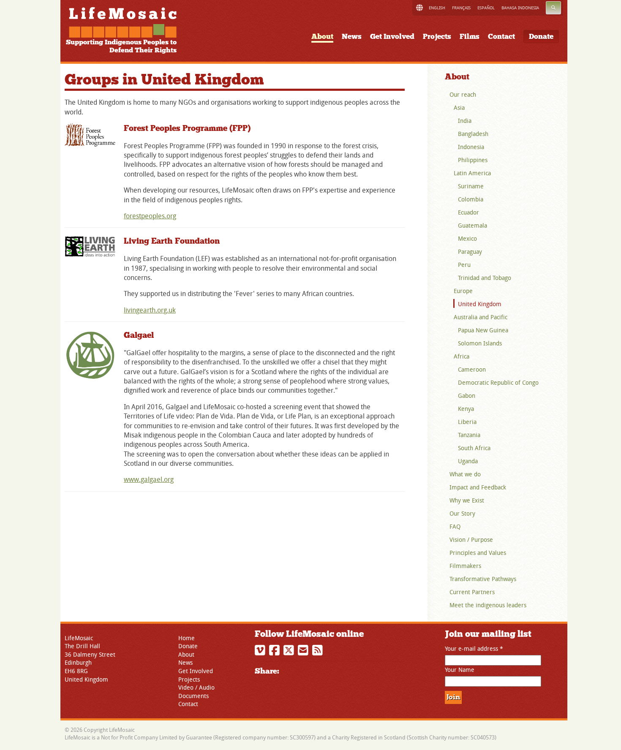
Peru (464, 265)
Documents (193, 696)
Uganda (468, 461)
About (322, 36)
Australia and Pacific (480, 317)
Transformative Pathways (482, 579)
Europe (463, 291)
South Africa (474, 448)
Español (486, 8)
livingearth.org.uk (150, 310)
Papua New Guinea (483, 330)
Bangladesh (473, 134)
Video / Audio (196, 687)
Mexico (467, 238)
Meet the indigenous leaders (487, 605)
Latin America (472, 173)
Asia (459, 107)
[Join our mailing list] (304, 652)
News (352, 36)
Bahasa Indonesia (520, 8)
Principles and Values (477, 553)
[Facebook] (275, 652)
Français (461, 8)
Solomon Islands (480, 343)
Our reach (462, 94)
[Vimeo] (261, 652)
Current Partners (472, 592)
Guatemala (472, 225)
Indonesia (471, 147)
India (464, 121)
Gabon (466, 395)
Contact (501, 36)
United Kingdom (479, 304)
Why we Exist (466, 500)
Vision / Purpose (471, 539)
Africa (461, 356)
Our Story (462, 513)
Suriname (471, 186)
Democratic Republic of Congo (498, 382)
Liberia (467, 422)
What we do (465, 474)
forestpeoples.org (150, 215)
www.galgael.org (149, 479)
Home (186, 638)
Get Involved (392, 36)
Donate (541, 36)
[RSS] (318, 652)
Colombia (470, 199)
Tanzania (469, 435)
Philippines (473, 160)
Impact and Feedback (477, 487)
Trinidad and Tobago (484, 278)
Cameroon (472, 369)
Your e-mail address (474, 648)
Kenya (466, 409)
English (437, 8)
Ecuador (468, 212)
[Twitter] (289, 652)
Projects (437, 36)
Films (469, 36)
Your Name (459, 670)
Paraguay (470, 251)
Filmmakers (465, 566)
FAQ (454, 526)
